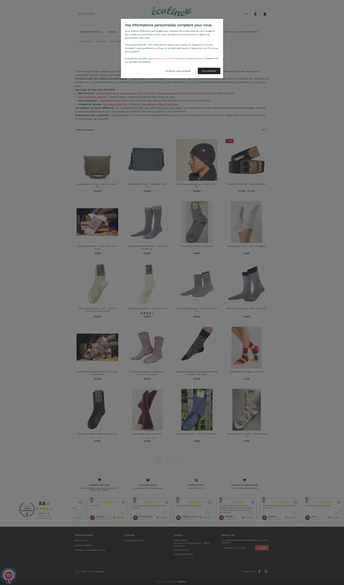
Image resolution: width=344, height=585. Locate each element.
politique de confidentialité (167, 58)
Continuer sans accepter (178, 71)
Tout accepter (209, 71)
